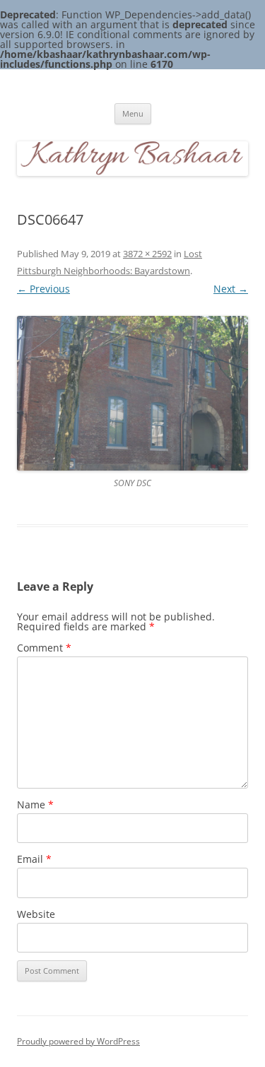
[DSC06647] (132, 393)
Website (36, 914)
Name (35, 804)
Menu (132, 113)
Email (34, 859)
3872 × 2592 (147, 253)
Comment (44, 647)
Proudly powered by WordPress (78, 1041)
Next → (230, 288)
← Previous (43, 288)
